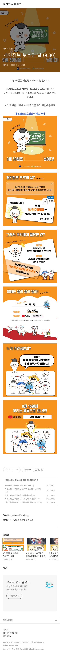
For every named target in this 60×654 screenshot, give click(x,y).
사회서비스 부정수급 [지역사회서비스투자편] (23, 489)
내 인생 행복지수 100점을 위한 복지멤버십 (22, 502)
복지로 (5, 630)
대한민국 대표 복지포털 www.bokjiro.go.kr (17, 588)
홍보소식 (18, 480)
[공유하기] (13, 469)
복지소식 (9, 480)
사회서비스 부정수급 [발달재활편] (18, 495)
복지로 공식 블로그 (13, 4)
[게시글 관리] (17, 469)
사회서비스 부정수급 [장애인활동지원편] (21, 498)
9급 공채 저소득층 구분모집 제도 (18, 485)
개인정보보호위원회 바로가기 (30, 113)
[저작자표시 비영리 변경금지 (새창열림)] (38, 469)
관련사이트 (8, 620)
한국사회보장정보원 (10, 633)
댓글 (5, 567)
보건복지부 (7, 636)
